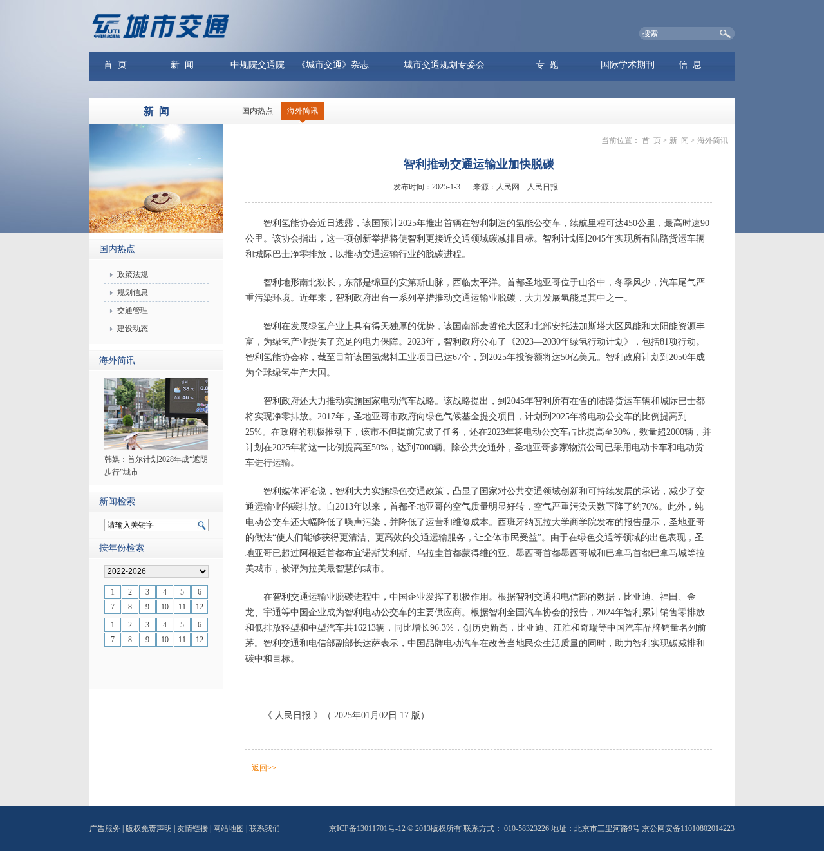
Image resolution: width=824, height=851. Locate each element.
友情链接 (192, 828)
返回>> (264, 767)
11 (182, 606)
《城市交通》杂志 (333, 65)
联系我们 (264, 828)
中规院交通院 (257, 65)
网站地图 (228, 828)
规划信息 (132, 292)
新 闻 (182, 65)
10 (165, 606)
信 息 (690, 65)
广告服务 (104, 828)
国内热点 (257, 110)
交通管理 (132, 310)
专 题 (547, 65)
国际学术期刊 (628, 65)
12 (199, 606)
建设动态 (132, 328)
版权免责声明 (149, 828)
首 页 (115, 65)
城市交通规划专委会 (444, 65)
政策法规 (132, 274)
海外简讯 (302, 110)
